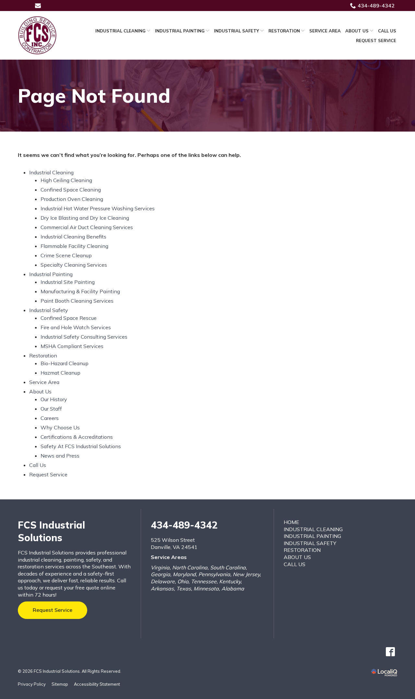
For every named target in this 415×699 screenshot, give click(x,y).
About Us (357, 30)
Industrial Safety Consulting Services (84, 336)
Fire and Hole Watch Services (76, 327)
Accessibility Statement (97, 684)
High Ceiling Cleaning (66, 180)
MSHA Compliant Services (72, 346)
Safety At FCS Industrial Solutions (81, 446)
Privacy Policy (32, 684)
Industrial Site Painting (68, 282)
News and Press (60, 455)
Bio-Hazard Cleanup (65, 363)
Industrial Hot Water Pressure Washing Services (98, 208)
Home (291, 522)
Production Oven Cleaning (72, 199)
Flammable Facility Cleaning (74, 246)
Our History (54, 399)
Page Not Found (94, 95)
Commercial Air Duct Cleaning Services (87, 227)
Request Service (376, 40)
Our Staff (51, 408)
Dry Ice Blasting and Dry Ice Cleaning (85, 218)
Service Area (325, 30)
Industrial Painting (180, 30)
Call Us (387, 30)
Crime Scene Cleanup (66, 255)
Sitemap (60, 684)
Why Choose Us (60, 427)
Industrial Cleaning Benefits (73, 236)
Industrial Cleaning (120, 30)
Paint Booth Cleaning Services (77, 300)
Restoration (284, 30)
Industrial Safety (236, 30)
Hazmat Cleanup (60, 372)
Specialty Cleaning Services (74, 265)
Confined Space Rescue (69, 318)
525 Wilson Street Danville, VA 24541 (174, 543)
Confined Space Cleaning (71, 189)
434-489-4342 (376, 5)
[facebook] (390, 652)
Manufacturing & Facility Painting (80, 291)
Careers (50, 418)
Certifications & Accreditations (77, 437)
